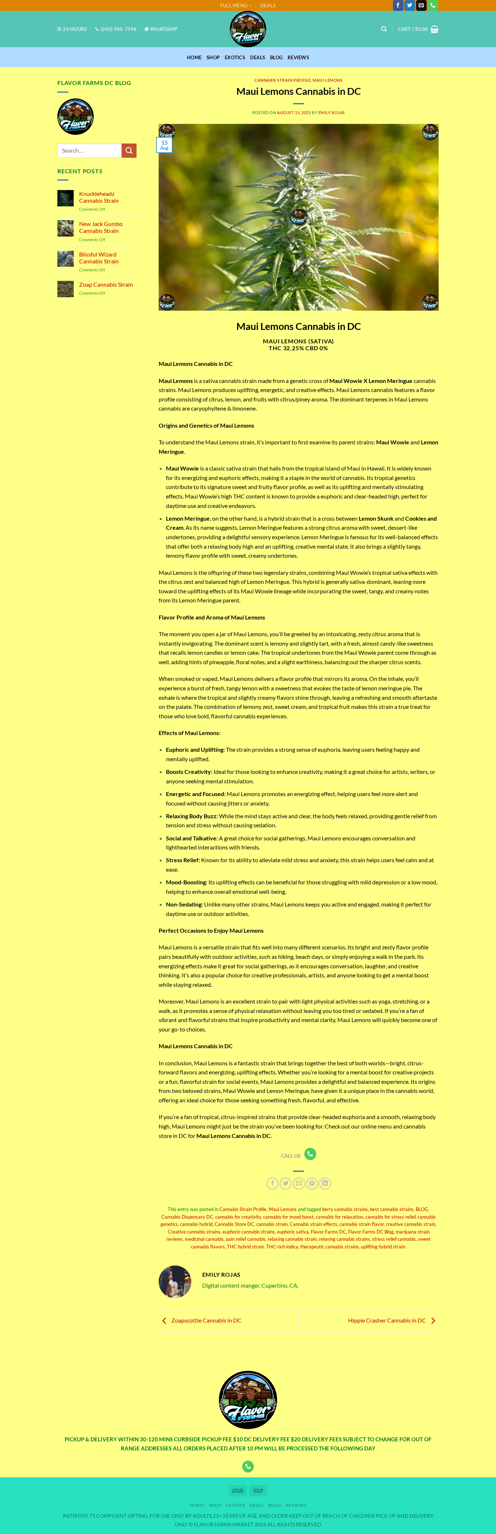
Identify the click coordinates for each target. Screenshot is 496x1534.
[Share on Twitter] (286, 1184)
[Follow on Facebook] (398, 5)
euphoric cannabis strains (249, 1232)
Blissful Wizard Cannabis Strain (99, 258)
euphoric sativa (293, 1232)
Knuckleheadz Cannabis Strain (99, 197)
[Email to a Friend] (299, 1184)
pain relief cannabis (245, 1239)
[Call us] (433, 5)
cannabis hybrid (196, 1224)
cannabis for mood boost (288, 1217)
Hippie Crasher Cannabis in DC (387, 1320)
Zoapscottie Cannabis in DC (205, 1320)
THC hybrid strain (245, 1247)
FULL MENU (233, 5)
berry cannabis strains (345, 1209)
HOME (194, 57)
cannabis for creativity (238, 1217)
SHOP (213, 57)
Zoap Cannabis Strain (106, 284)
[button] (418, 29)
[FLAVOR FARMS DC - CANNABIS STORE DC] (248, 29)
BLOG (276, 57)
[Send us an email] (421, 5)
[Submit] (129, 151)
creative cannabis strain (410, 1224)
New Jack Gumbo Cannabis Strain (101, 227)
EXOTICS (235, 57)
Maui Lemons (327, 80)
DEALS (268, 5)
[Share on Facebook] (273, 1184)
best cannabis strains (392, 1209)
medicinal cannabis (204, 1239)
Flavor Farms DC (328, 1232)
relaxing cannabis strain (292, 1239)
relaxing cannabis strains (344, 1239)
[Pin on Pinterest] (312, 1184)
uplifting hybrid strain (383, 1247)
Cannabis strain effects (313, 1224)
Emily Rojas (331, 112)
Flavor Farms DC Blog (371, 1232)
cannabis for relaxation (339, 1217)
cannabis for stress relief (390, 1217)
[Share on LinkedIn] (325, 1184)
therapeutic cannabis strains (329, 1247)
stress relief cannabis (394, 1239)
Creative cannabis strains (194, 1232)
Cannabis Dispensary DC (187, 1217)
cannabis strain (272, 1224)
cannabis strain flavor (362, 1224)
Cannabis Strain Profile (283, 80)
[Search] (384, 29)
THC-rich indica (282, 1247)
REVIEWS (298, 57)
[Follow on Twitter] (409, 5)
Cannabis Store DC (234, 1224)
